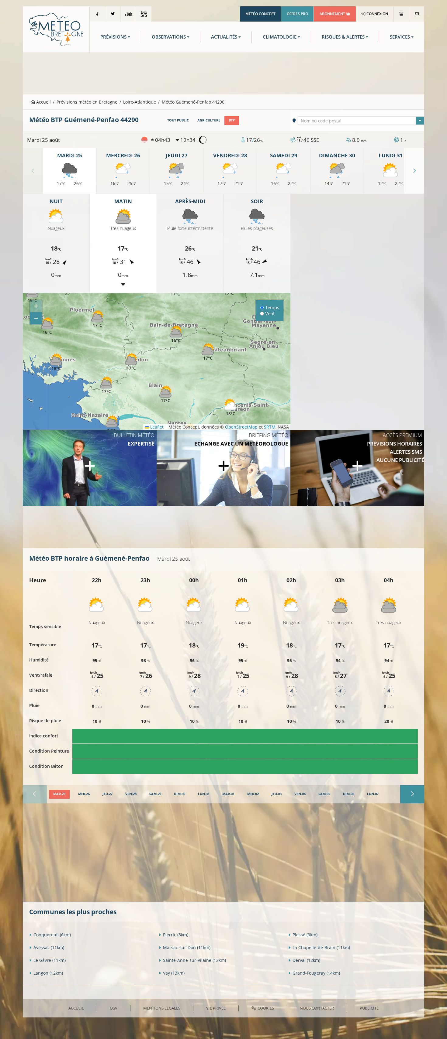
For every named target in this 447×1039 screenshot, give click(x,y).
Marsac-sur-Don (186, 947)
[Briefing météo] (223, 468)
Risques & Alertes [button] (343, 37)
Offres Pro (297, 13)
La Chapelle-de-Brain (321, 947)
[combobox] (361, 120)
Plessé (305, 935)
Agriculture (208, 120)
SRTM (269, 427)
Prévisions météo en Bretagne (87, 102)
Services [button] (400, 37)
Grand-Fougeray (316, 973)
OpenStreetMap (241, 427)
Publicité (369, 1008)
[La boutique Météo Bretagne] (401, 14)
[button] (47, 326)
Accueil (43, 102)
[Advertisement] (223, 73)
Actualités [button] (224, 37)
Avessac (48, 947)
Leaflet (156, 427)
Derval (306, 960)
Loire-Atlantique (139, 102)
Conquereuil (52, 935)
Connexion (377, 13)
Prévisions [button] (113, 37)
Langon (48, 973)
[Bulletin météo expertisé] (90, 468)
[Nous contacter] (416, 14)
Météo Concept (260, 13)
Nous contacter (317, 1008)
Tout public (178, 120)
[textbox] (361, 121)
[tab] (59, 794)
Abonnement (333, 13)
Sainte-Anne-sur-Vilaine (194, 960)
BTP (232, 120)
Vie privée (216, 1008)
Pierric (175, 935)
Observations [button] (169, 37)
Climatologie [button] (279, 37)
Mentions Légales (161, 1008)
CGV (113, 1008)
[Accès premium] (357, 468)
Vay (174, 973)
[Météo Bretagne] (56, 29)
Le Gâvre (49, 960)
